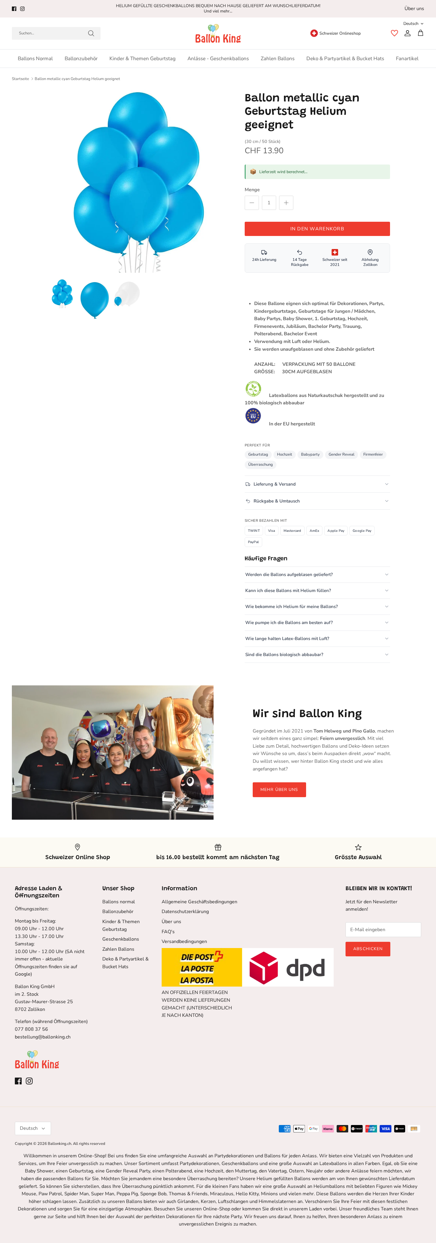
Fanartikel (407, 58)
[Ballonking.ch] (218, 33)
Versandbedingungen (184, 941)
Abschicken (368, 949)
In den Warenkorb (317, 229)
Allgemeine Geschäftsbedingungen (199, 902)
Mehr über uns (279, 789)
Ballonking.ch (59, 1143)
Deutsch (411, 23)
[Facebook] (14, 9)
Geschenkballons (120, 939)
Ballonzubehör (81, 58)
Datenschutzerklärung (185, 911)
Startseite (20, 79)
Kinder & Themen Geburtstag (142, 58)
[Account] (406, 33)
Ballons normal (35, 58)
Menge (252, 189)
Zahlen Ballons (278, 58)
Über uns (414, 8)
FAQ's (168, 931)
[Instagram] (22, 9)
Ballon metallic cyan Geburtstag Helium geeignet (77, 79)
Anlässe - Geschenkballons (218, 58)
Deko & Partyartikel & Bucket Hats (345, 58)
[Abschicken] (91, 33)
